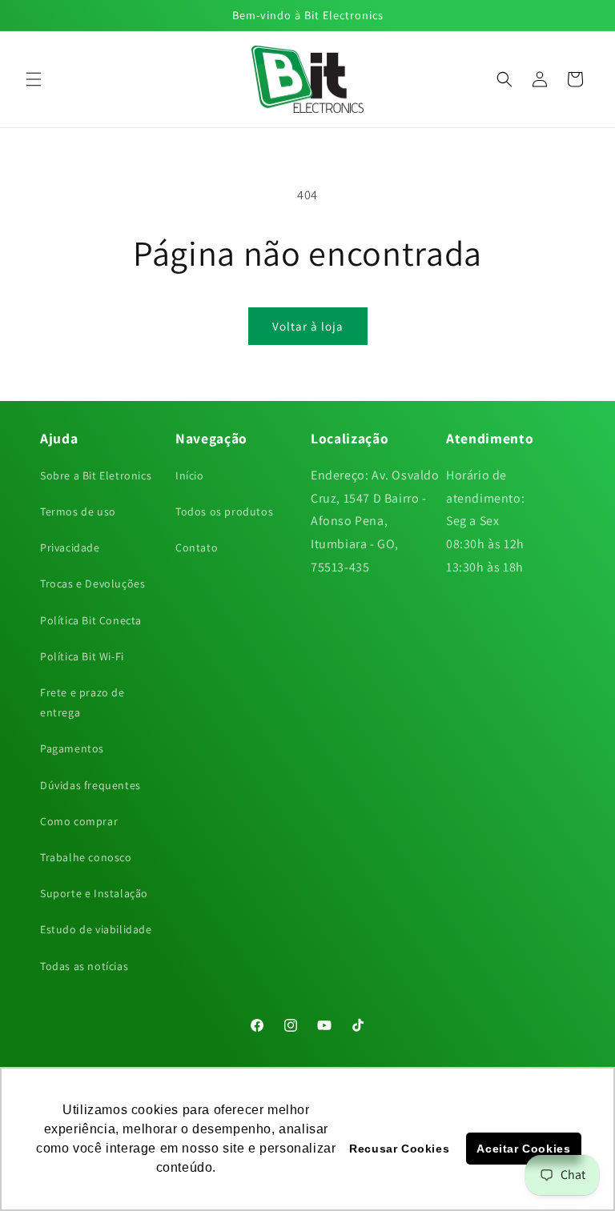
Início (189, 475)
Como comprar (79, 821)
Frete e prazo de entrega (82, 702)
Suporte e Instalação (94, 893)
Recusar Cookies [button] (399, 1148)
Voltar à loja (308, 326)
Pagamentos (72, 748)
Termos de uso (78, 511)
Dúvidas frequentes (90, 785)
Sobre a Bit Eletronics (95, 475)
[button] (33, 79)
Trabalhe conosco (86, 857)
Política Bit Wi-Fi (82, 656)
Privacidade (70, 547)
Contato (196, 547)
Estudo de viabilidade (96, 929)
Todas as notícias (84, 966)
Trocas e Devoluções (92, 583)
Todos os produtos (224, 511)
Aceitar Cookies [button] (523, 1148)
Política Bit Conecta (91, 620)
